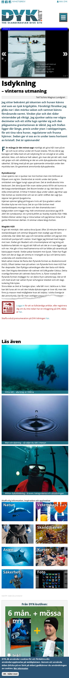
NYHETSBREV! (18, 1)
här (20, 311)
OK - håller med (10, 674)
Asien (8, 549)
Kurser (43, 549)
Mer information (21, 668)
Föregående (4, 54)
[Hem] (22, 21)
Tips (7, 527)
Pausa (4, 60)
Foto (41, 572)
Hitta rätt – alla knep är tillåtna (19, 392)
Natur (8, 504)
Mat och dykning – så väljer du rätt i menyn (25, 442)
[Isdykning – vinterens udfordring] (26, 75)
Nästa (65, 54)
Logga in (20, 305)
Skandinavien (49, 527)
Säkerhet (11, 572)
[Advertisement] (20, 330)
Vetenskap (47, 504)
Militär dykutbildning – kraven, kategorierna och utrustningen (34, 493)
